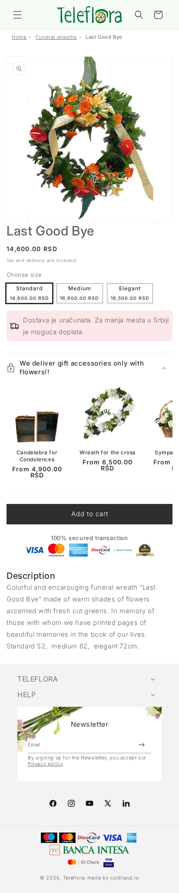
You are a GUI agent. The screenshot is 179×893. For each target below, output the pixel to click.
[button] (17, 14)
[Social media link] (126, 803)
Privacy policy (45, 764)
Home (19, 37)
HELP (26, 694)
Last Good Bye (104, 37)
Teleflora (74, 878)
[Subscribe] (141, 744)
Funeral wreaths (56, 37)
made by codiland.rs (113, 878)
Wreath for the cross (108, 452)
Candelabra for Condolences (37, 456)
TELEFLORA (37, 678)
